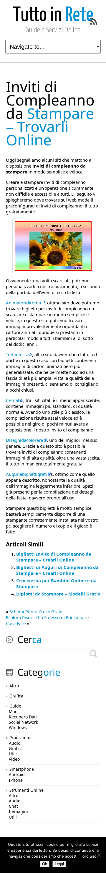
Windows (18, 727)
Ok (44, 864)
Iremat (12, 400)
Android (17, 774)
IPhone (16, 780)
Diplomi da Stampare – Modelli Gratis (58, 594)
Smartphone (21, 769)
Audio (14, 743)
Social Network (23, 722)
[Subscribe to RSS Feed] (93, 21)
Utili (13, 754)
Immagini (18, 811)
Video (14, 759)
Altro (14, 686)
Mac (13, 711)
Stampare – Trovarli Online (50, 113)
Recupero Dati (23, 717)
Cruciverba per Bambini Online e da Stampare (56, 583)
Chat (13, 806)
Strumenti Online (26, 790)
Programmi (20, 737)
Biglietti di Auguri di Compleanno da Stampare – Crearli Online (57, 570)
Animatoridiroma (23, 303)
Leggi (59, 864)
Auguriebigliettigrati (26, 474)
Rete (53, 15)
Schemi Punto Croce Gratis (36, 611)
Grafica (16, 696)
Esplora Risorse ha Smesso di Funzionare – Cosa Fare (49, 620)
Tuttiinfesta (17, 354)
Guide (15, 706)
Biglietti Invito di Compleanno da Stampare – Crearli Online (53, 557)
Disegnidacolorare (24, 440)
